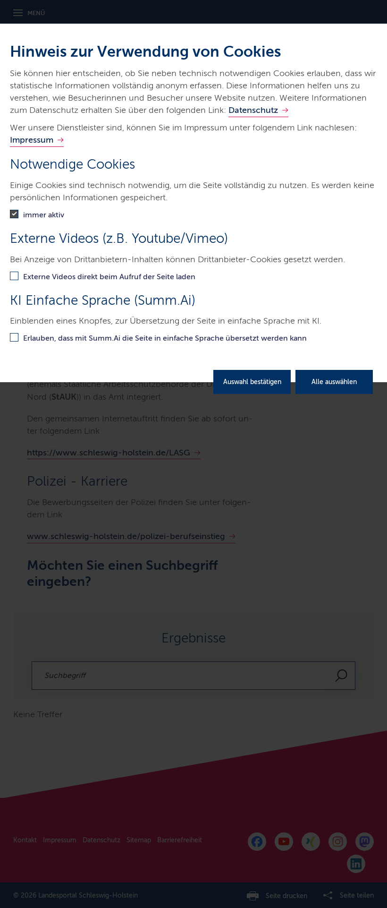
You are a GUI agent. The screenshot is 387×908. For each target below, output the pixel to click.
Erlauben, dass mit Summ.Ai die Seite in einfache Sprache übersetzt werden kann (165, 338)
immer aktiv (43, 214)
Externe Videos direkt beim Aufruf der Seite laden (109, 276)
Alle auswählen (334, 382)
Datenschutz (253, 110)
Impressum (31, 140)
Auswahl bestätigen (252, 382)
